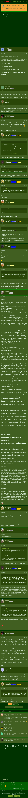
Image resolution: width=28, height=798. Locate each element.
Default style (4, 782)
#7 (26, 185)
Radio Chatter (11, 734)
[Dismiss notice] (25, 5)
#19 (26, 674)
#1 (26, 53)
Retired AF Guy (7, 723)
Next (14, 704)
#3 (26, 106)
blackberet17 (6, 728)
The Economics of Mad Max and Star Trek (15, 733)
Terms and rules (10, 784)
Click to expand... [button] (14, 153)
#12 (26, 296)
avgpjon (3, 16)
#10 (26, 250)
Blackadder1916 (7, 717)
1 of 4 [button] (10, 704)
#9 (26, 225)
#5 (26, 139)
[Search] (26, 1)
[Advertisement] (14, 32)
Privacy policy (17, 784)
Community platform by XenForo (12, 788)
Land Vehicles (12, 728)
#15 (26, 545)
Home (2, 786)
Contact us (3, 784)
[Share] (25, 54)
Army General (11, 740)
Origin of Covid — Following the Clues (14, 721)
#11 (26, 269)
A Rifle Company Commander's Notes (14, 739)
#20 (26, 688)
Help (22, 784)
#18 (26, 637)
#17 (26, 605)
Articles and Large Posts (15, 723)
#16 (26, 572)
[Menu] (2, 1)
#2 (26, 92)
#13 (26, 512)
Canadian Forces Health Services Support (19, 717)
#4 (26, 120)
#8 (26, 206)
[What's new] (23, 1)
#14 (26, 534)
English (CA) (12, 782)
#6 (26, 166)
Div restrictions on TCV (10, 727)
